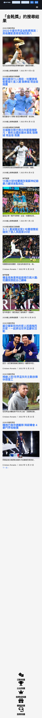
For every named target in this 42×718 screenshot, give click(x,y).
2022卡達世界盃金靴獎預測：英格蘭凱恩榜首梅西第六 (20, 32)
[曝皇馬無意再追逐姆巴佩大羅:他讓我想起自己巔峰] (21, 297)
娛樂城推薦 (21, 697)
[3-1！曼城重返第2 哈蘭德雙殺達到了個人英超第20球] (21, 249)
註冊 (36, 2)
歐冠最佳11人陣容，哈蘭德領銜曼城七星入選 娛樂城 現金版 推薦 (20, 81)
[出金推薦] (21, 683)
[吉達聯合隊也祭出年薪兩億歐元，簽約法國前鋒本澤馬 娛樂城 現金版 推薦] (21, 152)
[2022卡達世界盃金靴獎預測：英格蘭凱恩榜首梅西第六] (21, 50)
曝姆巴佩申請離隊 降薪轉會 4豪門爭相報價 (20, 426)
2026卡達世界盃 (9, 28)
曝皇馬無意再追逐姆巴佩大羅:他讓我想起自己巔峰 (20, 279)
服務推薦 (21, 714)
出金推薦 (21, 688)
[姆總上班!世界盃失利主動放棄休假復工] (21, 396)
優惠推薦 (21, 705)
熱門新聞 (6, 178)
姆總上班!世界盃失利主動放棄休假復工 (20, 378)
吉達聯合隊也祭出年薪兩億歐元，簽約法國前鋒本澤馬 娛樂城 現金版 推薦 (20, 132)
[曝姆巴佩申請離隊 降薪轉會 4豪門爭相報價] (21, 445)
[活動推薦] (21, 674)
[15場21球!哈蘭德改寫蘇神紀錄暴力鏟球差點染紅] (21, 200)
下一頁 (5, 468)
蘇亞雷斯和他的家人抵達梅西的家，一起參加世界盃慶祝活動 (20, 328)
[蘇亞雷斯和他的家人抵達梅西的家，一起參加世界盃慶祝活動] (21, 348)
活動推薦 (21, 680)
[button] (37, 7)
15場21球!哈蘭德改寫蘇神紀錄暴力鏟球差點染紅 (21, 182)
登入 (32, 2)
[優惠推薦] (21, 700)
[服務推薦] (21, 709)
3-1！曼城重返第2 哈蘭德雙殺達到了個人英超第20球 (20, 231)
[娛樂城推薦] (21, 692)
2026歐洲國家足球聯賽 (11, 76)
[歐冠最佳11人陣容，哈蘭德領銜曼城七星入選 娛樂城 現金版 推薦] (21, 101)
